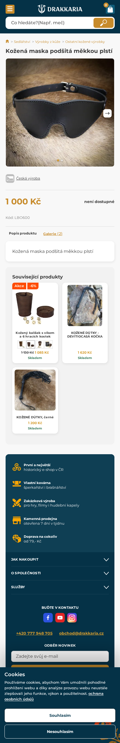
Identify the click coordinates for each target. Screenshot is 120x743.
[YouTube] (60, 617)
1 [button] (58, 161)
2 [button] (62, 161)
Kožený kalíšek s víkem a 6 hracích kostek (35, 334)
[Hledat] (103, 23)
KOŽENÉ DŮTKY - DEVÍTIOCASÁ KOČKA (85, 334)
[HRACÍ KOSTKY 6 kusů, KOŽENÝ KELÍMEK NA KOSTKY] (22, 344)
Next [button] (107, 113)
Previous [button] (12, 113)
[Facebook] (48, 617)
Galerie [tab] (53, 233)
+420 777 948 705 (34, 633)
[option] (60, 113)
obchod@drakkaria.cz (81, 633)
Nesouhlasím (60, 731)
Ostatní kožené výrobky (85, 42)
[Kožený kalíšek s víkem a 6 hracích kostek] (31, 344)
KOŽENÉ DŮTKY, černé (35, 417)
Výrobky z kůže (47, 42)
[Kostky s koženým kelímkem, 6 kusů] (39, 344)
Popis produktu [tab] (23, 233)
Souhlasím (60, 715)
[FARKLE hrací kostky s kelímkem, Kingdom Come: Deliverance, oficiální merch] (48, 344)
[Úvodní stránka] (8, 42)
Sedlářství (22, 42)
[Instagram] (72, 617)
